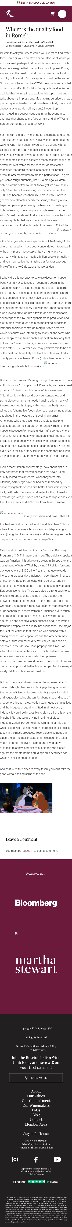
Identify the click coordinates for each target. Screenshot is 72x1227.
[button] (62, 14)
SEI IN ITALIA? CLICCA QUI (37, 2)
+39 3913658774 (42, 1144)
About (36, 1090)
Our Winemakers (36, 1105)
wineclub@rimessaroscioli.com (36, 1147)
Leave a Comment (46, 45)
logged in (27, 850)
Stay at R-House (36, 1133)
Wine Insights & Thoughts (40, 42)
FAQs (36, 1109)
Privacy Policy (48, 1046)
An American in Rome (18, 42)
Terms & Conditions (27, 1046)
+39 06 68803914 (38, 1140)
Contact (36, 1119)
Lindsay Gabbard (13, 45)
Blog (36, 1114)
